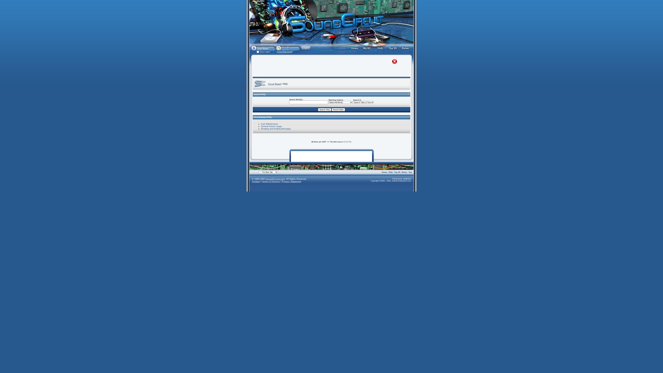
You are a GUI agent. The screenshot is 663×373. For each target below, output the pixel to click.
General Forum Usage (271, 126)
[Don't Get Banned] (405, 48)
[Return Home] (354, 48)
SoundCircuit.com (275, 179)
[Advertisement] (328, 66)
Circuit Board (274, 84)
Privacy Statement (291, 181)
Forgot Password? (284, 52)
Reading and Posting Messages (276, 129)
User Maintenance (269, 124)
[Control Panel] (367, 48)
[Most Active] (392, 48)
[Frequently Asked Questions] (380, 48)
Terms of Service (271, 181)
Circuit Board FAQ (262, 117)
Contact (256, 181)
